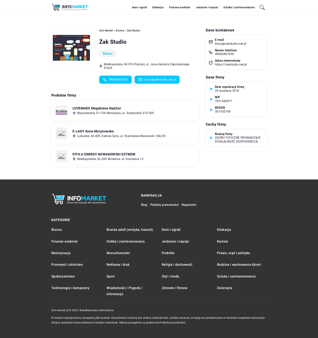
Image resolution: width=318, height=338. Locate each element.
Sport (111, 276)
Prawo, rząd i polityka (233, 253)
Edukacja (158, 7)
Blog (144, 205)
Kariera (222, 241)
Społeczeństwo (63, 276)
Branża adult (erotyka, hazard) (130, 230)
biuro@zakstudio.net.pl (160, 79)
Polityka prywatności (164, 205)
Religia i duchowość (177, 264)
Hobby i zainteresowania (126, 241)
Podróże (168, 253)
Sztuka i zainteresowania (239, 7)
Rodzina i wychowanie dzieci (239, 264)
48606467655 (118, 79)
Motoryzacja (60, 253)
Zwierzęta (224, 288)
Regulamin (189, 205)
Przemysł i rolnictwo (67, 264)
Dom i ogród (139, 7)
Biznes (107, 53)
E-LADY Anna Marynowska (93, 131)
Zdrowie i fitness (175, 288)
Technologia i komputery (70, 288)
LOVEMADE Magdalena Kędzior (97, 108)
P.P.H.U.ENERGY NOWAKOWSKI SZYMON (104, 154)
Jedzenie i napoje (207, 7)
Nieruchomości (118, 253)
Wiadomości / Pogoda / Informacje (125, 291)
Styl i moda (170, 276)
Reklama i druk (118, 264)
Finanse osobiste (179, 7)
